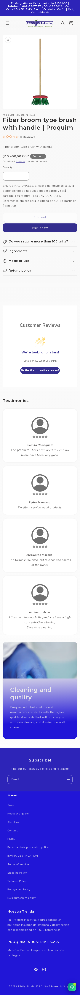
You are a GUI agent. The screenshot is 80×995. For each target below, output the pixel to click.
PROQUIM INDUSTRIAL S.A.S (34, 986)
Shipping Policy (17, 873)
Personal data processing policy (28, 847)
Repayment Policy (18, 889)
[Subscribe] (68, 779)
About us (13, 822)
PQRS (11, 839)
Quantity (7, 167)
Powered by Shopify (61, 986)
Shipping (20, 161)
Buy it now (40, 228)
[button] (7, 23)
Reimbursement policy (21, 898)
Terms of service (18, 864)
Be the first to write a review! (40, 370)
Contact (12, 830)
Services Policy (17, 881)
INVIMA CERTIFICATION (22, 856)
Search (12, 805)
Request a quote (18, 813)
